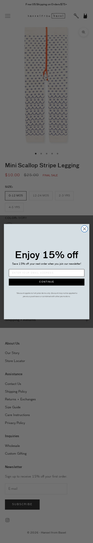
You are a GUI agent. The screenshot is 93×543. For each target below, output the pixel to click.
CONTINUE (46, 282)
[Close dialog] (84, 228)
